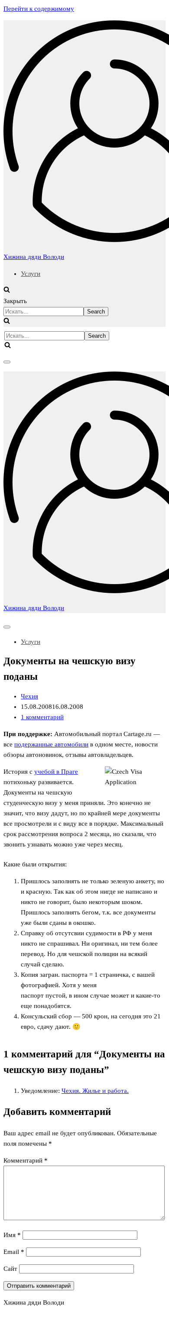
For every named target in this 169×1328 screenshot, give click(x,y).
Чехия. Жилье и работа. (95, 1090)
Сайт (10, 1268)
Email (13, 1251)
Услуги (30, 273)
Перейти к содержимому (38, 8)
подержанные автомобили (51, 744)
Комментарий (25, 1160)
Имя (12, 1234)
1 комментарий (42, 717)
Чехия (29, 696)
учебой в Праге (56, 771)
